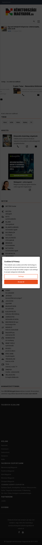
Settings (21, 276)
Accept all (21, 282)
